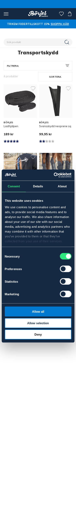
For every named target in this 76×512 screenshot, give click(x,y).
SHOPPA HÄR (60, 24)
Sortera (55, 76)
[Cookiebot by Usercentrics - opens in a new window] (54, 175)
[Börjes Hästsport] (38, 14)
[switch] (65, 269)
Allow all (38, 311)
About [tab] (62, 186)
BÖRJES (8, 122)
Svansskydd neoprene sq (55, 126)
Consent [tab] (14, 186)
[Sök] (67, 42)
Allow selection (38, 323)
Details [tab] (38, 186)
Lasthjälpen (11, 126)
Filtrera (13, 65)
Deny (38, 334)
